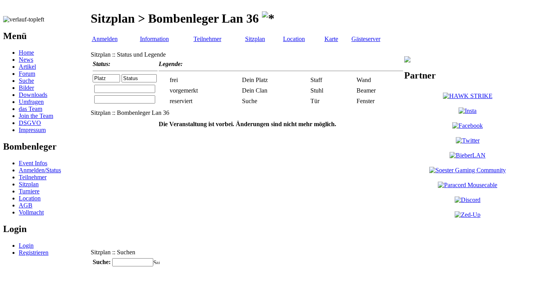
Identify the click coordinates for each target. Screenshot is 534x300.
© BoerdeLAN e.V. (142, 284)
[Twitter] (468, 140)
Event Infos (33, 163)
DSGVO (30, 123)
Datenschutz (264, 284)
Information (154, 39)
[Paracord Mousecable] (467, 185)
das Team (30, 108)
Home (26, 52)
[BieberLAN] (468, 155)
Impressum (32, 130)
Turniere (29, 191)
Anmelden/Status (40, 170)
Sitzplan (29, 184)
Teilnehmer (33, 177)
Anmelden (105, 39)
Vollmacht (31, 212)
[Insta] (468, 110)
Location (30, 198)
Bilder (26, 87)
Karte (331, 39)
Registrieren (33, 252)
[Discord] (467, 199)
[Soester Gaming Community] (467, 170)
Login (26, 245)
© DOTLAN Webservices (207, 284)
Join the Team (36, 115)
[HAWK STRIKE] (468, 96)
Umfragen (31, 101)
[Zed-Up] (467, 214)
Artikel (27, 66)
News (26, 59)
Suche (26, 80)
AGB (25, 205)
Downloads (33, 94)
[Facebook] (467, 125)
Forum (27, 73)
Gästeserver (365, 39)
